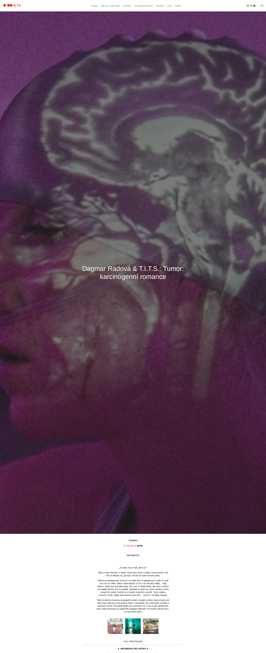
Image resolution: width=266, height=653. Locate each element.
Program (94, 6)
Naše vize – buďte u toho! (110, 6)
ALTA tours (127, 6)
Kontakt (178, 6)
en (262, 6)
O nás (169, 6)
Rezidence (160, 6)
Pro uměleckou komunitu (143, 6)
